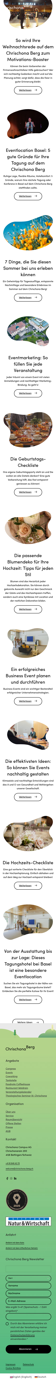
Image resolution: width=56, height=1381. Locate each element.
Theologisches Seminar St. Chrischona (26, 1096)
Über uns (10, 1112)
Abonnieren (25, 1349)
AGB (8, 1131)
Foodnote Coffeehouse (18, 1084)
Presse (9, 1127)
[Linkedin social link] (15, 1178)
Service (10, 1116)
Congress (11, 1069)
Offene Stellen (13, 1123)
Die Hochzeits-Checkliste (28, 863)
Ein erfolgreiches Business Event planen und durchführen (28, 676)
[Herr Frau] (28, 1278)
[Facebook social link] (7, 1178)
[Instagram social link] (11, 1178)
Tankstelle (11, 1080)
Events (9, 1073)
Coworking (11, 1076)
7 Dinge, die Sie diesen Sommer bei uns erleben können (28, 268)
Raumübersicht (14, 1120)
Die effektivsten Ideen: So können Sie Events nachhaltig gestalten (28, 768)
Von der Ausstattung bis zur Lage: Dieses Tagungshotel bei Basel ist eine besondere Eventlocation (28, 964)
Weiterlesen (25, 90)
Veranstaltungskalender (19, 1092)
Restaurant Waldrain (17, 1088)
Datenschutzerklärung (22, 1335)
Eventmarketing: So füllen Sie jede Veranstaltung (28, 364)
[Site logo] (17, 6)
